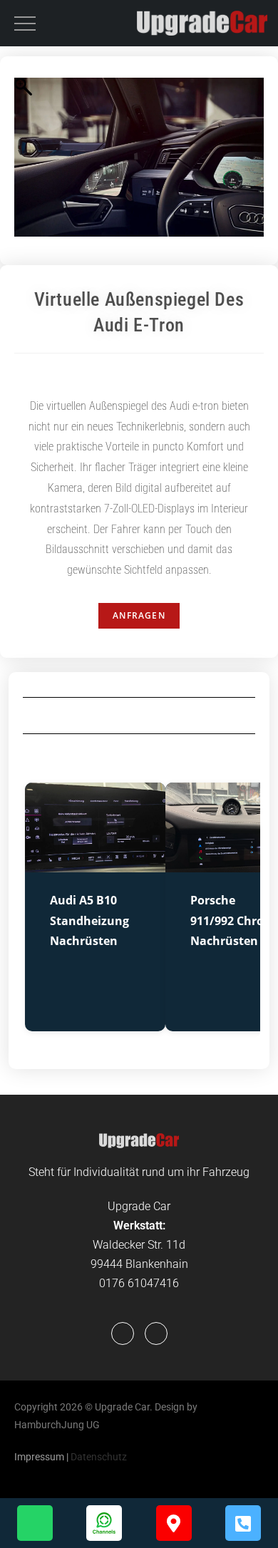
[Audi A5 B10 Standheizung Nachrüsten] (95, 863)
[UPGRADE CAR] (202, 23)
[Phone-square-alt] (243, 1523)
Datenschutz (99, 1456)
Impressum (39, 1456)
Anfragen (139, 615)
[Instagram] (156, 1333)
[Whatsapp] (35, 1523)
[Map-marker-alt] (174, 1523)
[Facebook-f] (122, 1333)
